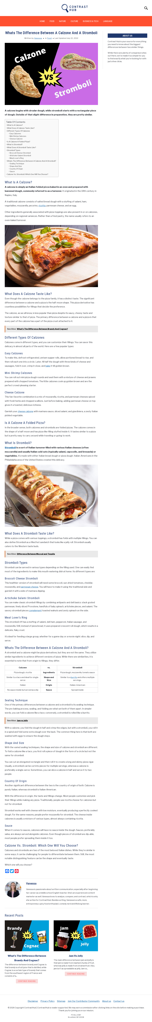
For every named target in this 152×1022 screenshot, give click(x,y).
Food (52, 21)
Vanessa (38, 38)
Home (42, 21)
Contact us (118, 1001)
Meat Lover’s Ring (17, 158)
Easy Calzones (15, 134)
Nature (62, 21)
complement (35, 610)
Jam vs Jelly (76, 955)
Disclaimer (33, 1001)
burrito (74, 677)
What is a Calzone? (15, 125)
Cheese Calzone (16, 139)
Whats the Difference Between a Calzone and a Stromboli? (31, 161)
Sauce (12, 171)
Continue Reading (27, 981)
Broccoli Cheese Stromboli (20, 153)
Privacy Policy (47, 1001)
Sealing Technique (17, 164)
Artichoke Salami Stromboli (20, 156)
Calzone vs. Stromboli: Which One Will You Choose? (27, 174)
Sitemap (61, 1001)
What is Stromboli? (15, 144)
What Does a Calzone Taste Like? (21, 128)
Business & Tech (90, 21)
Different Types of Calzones (18, 131)
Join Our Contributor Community (84, 1001)
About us (106, 1001)
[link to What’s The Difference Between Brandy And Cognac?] (27, 935)
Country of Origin (16, 169)
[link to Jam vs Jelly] (76, 935)
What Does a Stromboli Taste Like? (21, 147)
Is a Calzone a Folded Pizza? (18, 141)
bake (47, 366)
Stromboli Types (13, 150)
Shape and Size (16, 166)
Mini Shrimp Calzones (18, 136)
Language (107, 21)
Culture (74, 21)
